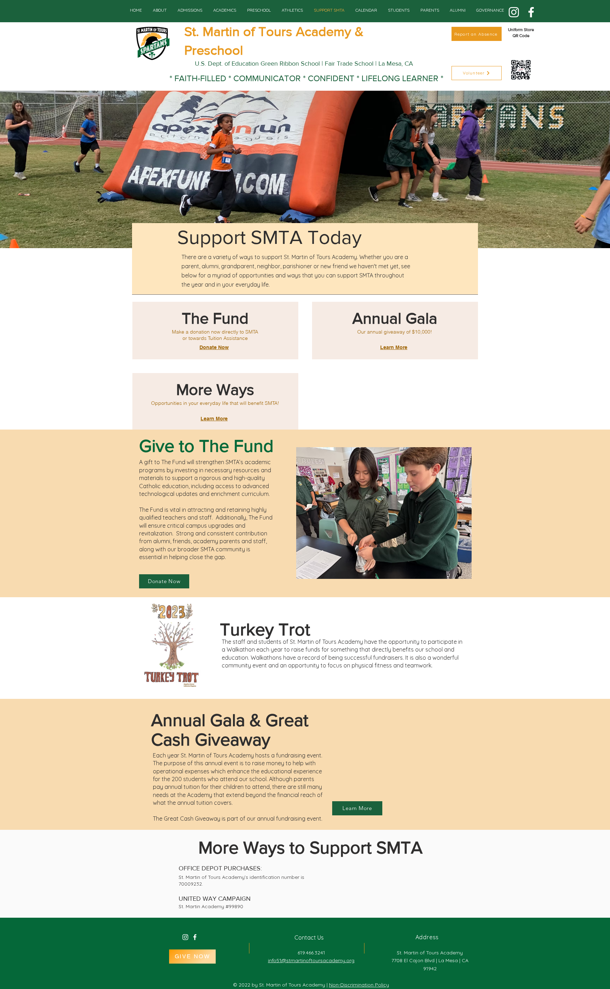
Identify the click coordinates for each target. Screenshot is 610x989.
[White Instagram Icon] (185, 937)
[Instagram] (514, 12)
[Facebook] (531, 12)
